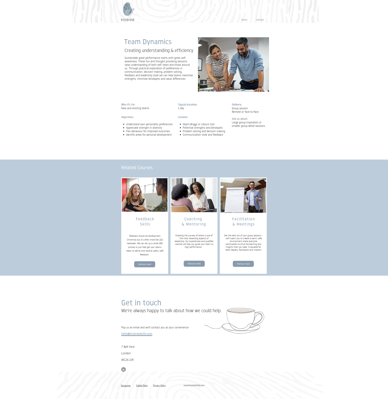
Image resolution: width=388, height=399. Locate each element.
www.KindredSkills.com (194, 385)
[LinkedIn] (123, 369)
